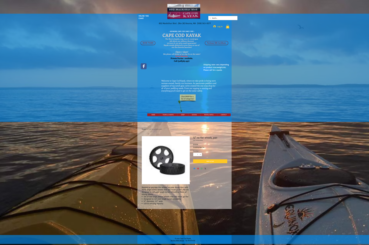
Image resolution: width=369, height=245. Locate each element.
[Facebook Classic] (144, 66)
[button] (227, 26)
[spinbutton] (197, 154)
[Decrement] (194, 154)
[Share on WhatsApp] (202, 168)
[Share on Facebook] (194, 168)
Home (144, 129)
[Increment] (200, 154)
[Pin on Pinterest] (198, 168)
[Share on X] (205, 168)
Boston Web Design (177, 240)
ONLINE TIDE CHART (144, 17)
